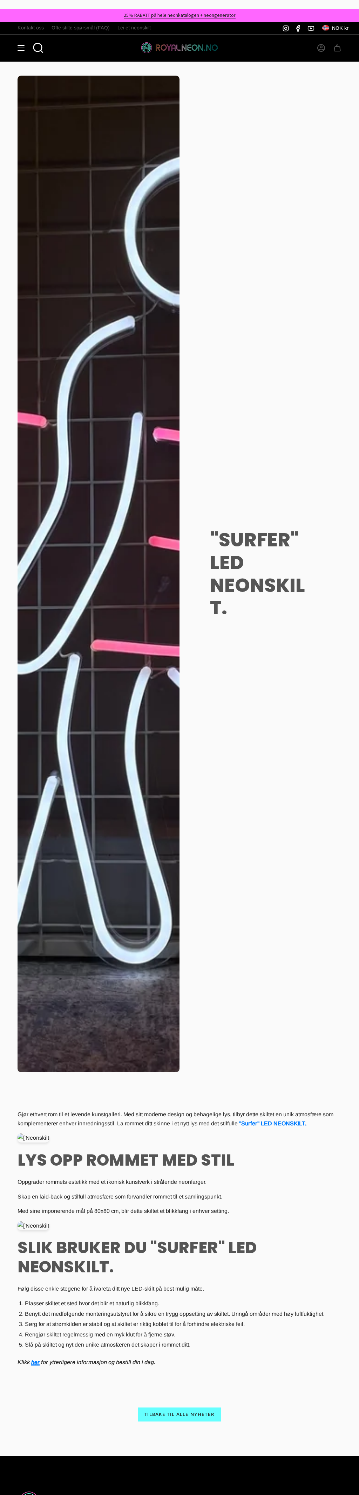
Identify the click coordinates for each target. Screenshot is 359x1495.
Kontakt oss (31, 27)
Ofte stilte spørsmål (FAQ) (81, 27)
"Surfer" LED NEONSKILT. (272, 1123)
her (35, 1362)
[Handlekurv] (337, 48)
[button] (38, 48)
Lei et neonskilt (134, 27)
